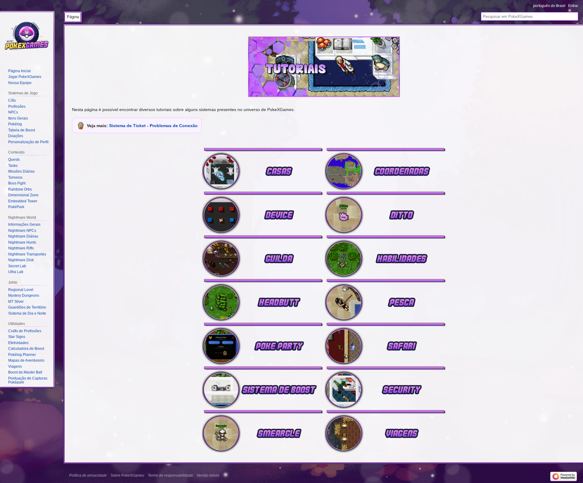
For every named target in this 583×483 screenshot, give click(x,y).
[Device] (262, 212)
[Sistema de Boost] (262, 387)
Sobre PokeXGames (127, 475)
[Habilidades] (385, 256)
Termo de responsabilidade (170, 475)
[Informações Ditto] (385, 212)
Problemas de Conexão (174, 125)
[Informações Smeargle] (262, 430)
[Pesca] (385, 299)
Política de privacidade (88, 475)
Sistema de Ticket (127, 125)
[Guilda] (262, 256)
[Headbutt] (262, 299)
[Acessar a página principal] (26, 36)
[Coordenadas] (385, 168)
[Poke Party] (262, 343)
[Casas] (262, 168)
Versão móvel (208, 475)
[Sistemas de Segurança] (385, 387)
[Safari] (385, 343)
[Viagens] (385, 430)
